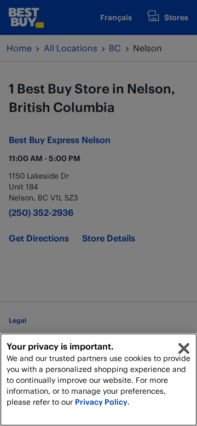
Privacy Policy (101, 401)
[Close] (184, 348)
